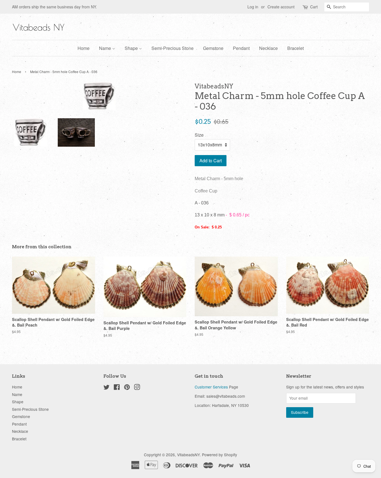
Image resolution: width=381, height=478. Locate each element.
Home (84, 48)
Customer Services (211, 387)
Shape (132, 48)
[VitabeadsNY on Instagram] (137, 388)
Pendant (241, 48)
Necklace (268, 48)
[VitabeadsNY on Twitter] (106, 388)
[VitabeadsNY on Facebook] (117, 388)
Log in (252, 6)
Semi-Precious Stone (172, 48)
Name (105, 48)
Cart (314, 6)
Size (199, 135)
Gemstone (213, 48)
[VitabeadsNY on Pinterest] (127, 388)
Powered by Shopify (219, 454)
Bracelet (295, 48)
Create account (281, 6)
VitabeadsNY (188, 454)
